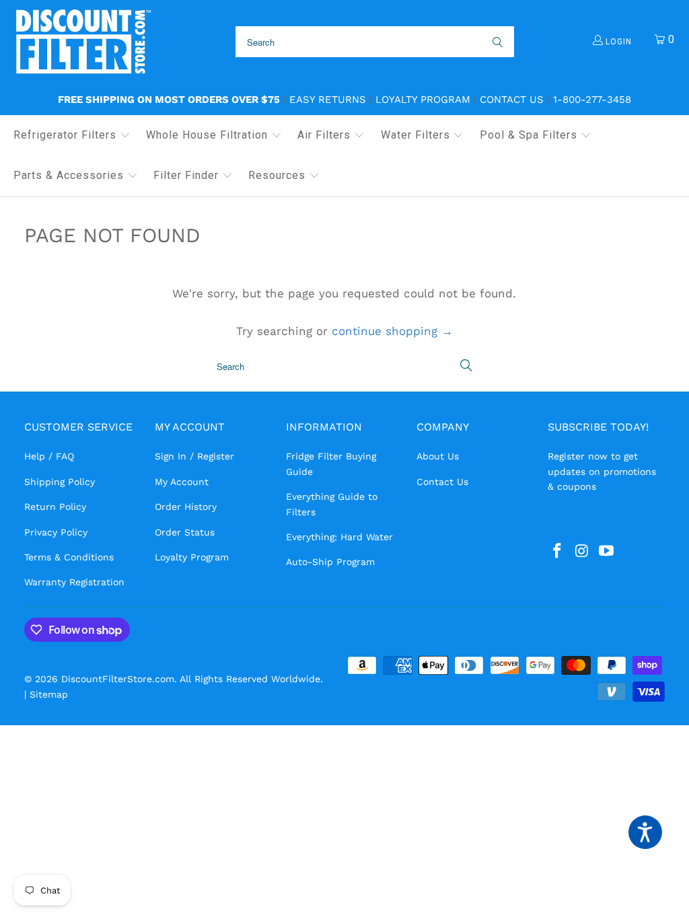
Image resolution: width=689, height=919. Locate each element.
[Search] (496, 42)
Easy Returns (327, 100)
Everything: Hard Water (339, 536)
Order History (186, 506)
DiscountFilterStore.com (117, 678)
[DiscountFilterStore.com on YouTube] (607, 551)
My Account (182, 481)
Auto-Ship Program (330, 561)
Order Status (185, 532)
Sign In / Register (194, 456)
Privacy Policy (55, 532)
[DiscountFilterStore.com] (82, 42)
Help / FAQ (49, 456)
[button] (72, 136)
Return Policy (55, 506)
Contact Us (512, 100)
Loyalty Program (422, 100)
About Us (437, 456)
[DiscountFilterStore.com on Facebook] (558, 551)
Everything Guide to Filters (331, 504)
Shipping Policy (59, 481)
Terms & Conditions (69, 557)
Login (617, 41)
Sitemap (49, 694)
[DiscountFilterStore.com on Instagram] (582, 551)
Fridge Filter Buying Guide (331, 463)
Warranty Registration (74, 582)
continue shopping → (392, 331)
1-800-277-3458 (592, 100)
